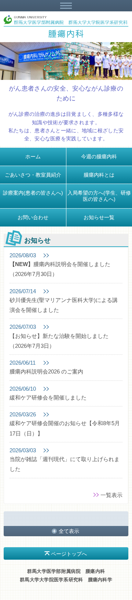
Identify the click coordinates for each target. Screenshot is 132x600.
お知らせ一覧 (99, 217)
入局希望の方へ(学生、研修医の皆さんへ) (99, 196)
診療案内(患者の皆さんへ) (33, 193)
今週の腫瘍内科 (99, 156)
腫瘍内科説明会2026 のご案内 (46, 372)
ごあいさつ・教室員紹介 (33, 175)
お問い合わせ (33, 217)
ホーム (33, 156)
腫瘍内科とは (99, 175)
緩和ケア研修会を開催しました (48, 398)
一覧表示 (111, 495)
